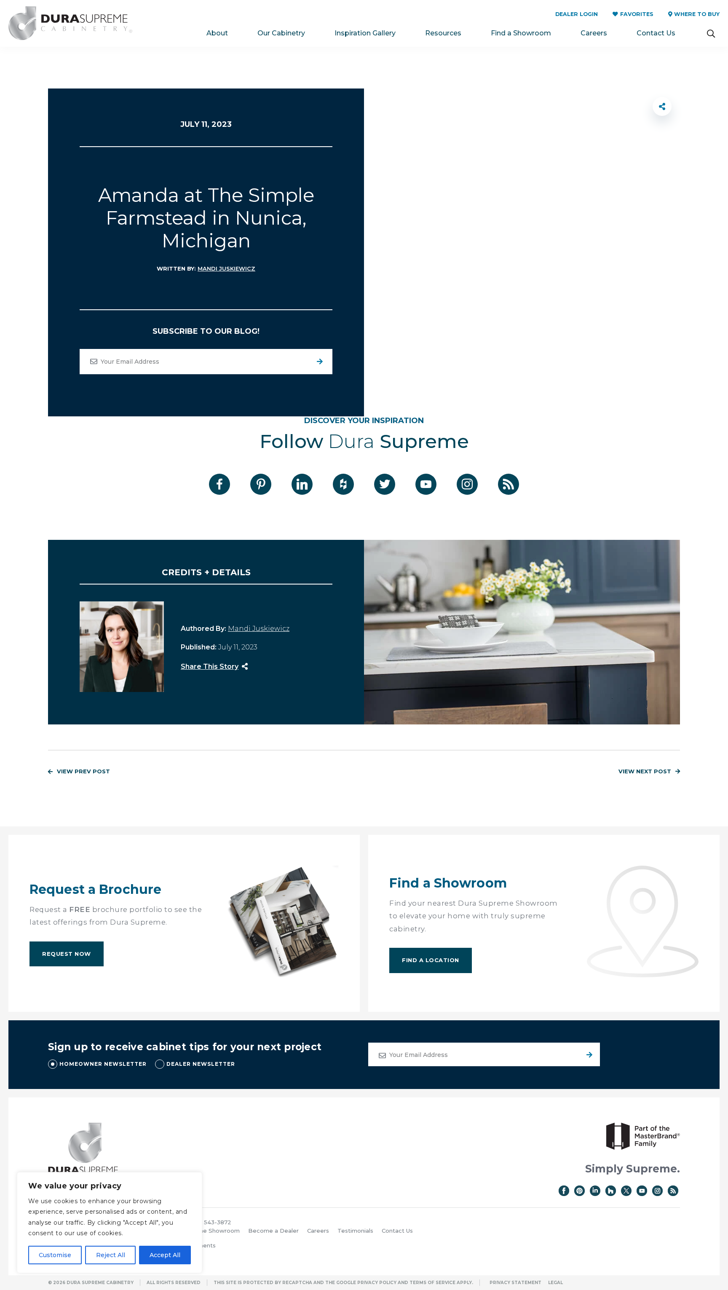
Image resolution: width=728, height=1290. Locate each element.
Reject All (110, 1255)
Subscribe (319, 361)
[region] (109, 1222)
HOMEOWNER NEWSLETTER (103, 1064)
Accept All (165, 1255)
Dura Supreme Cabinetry (70, 23)
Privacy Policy (376, 1282)
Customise (55, 1255)
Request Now (66, 953)
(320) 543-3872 (209, 1222)
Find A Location (430, 960)
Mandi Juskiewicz (226, 268)
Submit (588, 1054)
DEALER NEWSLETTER (200, 1064)
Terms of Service (432, 1282)
